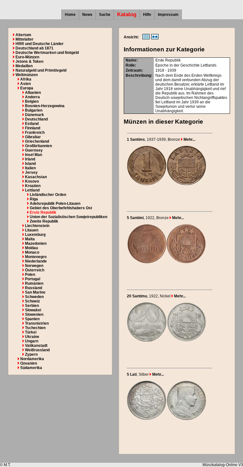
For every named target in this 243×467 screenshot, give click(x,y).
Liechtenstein (37, 226)
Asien (25, 83)
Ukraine (32, 336)
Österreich (34, 270)
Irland (30, 159)
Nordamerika (32, 359)
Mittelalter (25, 39)
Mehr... (189, 139)
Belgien (32, 101)
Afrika (25, 79)
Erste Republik (43, 212)
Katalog (126, 14)
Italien (30, 168)
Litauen (31, 230)
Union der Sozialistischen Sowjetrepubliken (68, 217)
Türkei (30, 332)
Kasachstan (36, 177)
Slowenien (34, 314)
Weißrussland (37, 350)
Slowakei (33, 310)
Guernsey (34, 150)
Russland (33, 288)
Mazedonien (36, 243)
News (87, 14)
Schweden (34, 297)
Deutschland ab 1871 (34, 48)
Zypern (31, 354)
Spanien (32, 319)
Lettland (32, 190)
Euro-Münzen (27, 57)
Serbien (32, 305)
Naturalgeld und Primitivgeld (41, 70)
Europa (26, 88)
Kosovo (32, 181)
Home (70, 14)
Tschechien (35, 328)
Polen (30, 274)
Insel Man (33, 154)
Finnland (32, 128)
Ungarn (31, 341)
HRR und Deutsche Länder (40, 44)
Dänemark (34, 115)
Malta (30, 239)
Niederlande (36, 261)
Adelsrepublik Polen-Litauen (55, 203)
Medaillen (24, 66)
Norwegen (34, 265)
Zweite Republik (44, 221)
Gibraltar (33, 137)
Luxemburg (35, 234)
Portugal (32, 279)
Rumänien (34, 283)
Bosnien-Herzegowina (45, 106)
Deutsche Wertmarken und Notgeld (47, 52)
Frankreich (35, 132)
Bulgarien (33, 110)
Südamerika (31, 368)
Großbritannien (38, 146)
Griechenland (37, 141)
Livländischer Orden (48, 194)
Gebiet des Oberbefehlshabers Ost (61, 208)
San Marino (35, 292)
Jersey (31, 172)
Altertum (23, 35)
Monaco (32, 252)
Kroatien (32, 186)
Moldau (31, 248)
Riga (34, 199)
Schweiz (32, 301)
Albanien (33, 92)
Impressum (168, 14)
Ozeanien (28, 363)
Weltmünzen (27, 75)
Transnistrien (37, 323)
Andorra (32, 97)
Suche (104, 14)
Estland (32, 123)
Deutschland (36, 119)
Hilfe (147, 14)
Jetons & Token (29, 61)
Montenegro (36, 257)
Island (30, 163)
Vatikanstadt (36, 345)
